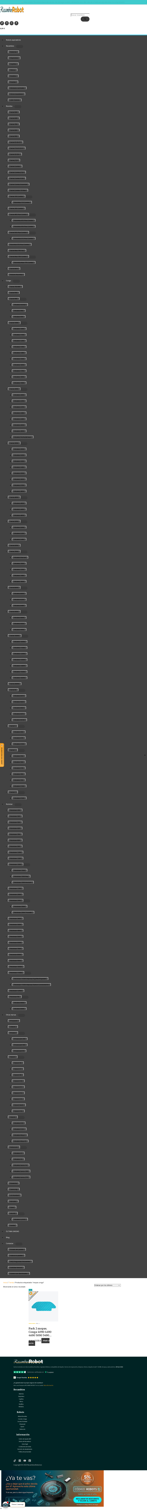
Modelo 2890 (19, 431)
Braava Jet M (19, 1051)
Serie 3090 (14, 443)
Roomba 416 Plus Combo (23, 226)
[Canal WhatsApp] (12, 23)
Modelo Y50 (18, 756)
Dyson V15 (18, 1099)
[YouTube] (25, 1461)
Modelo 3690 (19, 479)
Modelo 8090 (19, 593)
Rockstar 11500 (16, 973)
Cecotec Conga (22, 1419)
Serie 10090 (14, 636)
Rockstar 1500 (15, 864)
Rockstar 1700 (15, 888)
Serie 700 (13, 124)
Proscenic (14, 1021)
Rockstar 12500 (16, 991)
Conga (8, 281)
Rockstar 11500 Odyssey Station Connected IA (31, 985)
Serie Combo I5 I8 (17, 178)
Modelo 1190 (19, 335)
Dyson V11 (18, 1087)
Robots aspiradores (13, 40)
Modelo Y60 (18, 762)
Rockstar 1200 (15, 852)
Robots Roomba (16, 274)
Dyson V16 (18, 1111)
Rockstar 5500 (15, 936)
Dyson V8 (17, 1075)
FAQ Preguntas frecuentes (20, 1261)
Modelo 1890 (19, 377)
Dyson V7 (17, 1069)
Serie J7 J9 (14, 160)
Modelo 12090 (19, 654)
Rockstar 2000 (15, 894)
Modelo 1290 (19, 341)
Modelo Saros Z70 (21, 1177)
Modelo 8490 (19, 605)
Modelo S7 (18, 1153)
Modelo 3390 (19, 461)
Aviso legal (25, 1444)
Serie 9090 (14, 611)
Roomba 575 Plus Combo (19, 244)
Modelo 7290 (19, 569)
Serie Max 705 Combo (18, 256)
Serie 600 (13, 118)
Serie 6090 (14, 545)
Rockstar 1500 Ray (21, 876)
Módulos (21, 1407)
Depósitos (14, 58)
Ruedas (13, 82)
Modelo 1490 (19, 353)
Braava (13, 1033)
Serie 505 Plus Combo (18, 232)
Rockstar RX (14, 997)
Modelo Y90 (18, 780)
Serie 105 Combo (16, 196)
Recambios (10, 46)
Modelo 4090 (19, 503)
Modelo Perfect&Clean (22, 437)
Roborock (14, 1147)
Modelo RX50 (19, 1003)
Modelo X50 (18, 732)
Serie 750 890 (15, 287)
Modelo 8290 (19, 599)
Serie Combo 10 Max (18, 190)
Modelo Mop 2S (20, 1141)
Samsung (13, 1189)
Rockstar (9, 804)
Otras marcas (11, 1015)
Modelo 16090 (19, 678)
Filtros (12, 70)
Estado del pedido (17, 1249)
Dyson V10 (18, 1081)
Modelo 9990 (19, 630)
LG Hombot (14, 1195)
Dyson (12, 1057)
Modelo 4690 (19, 515)
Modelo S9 (18, 1159)
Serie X (12, 726)
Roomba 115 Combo (22, 202)
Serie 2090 (14, 389)
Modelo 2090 (19, 395)
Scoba (12, 1225)
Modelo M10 (19, 696)
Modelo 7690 (19, 581)
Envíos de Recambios (25, 1441)
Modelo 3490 (19, 467)
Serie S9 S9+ (15, 154)
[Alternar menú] (19, 46)
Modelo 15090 (19, 672)
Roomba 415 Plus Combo (23, 220)
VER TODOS (14, 100)
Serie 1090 (14, 323)
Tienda (11, 1282)
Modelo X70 (18, 738)
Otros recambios (16, 94)
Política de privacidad (25, 1452)
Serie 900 (13, 136)
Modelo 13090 (19, 660)
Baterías (13, 52)
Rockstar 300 (15, 816)
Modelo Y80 (18, 774)
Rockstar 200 (15, 810)
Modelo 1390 (19, 347)
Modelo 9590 (19, 624)
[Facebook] (16, 23)
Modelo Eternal (20, 557)
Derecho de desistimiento (25, 1449)
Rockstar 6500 (15, 942)
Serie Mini (14, 268)
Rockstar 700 (15, 834)
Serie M (13, 690)
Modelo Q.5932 (20, 1219)
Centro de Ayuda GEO (25, 1439)
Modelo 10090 (19, 642)
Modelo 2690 (19, 425)
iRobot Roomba (22, 1416)
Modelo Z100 (19, 798)
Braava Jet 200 (19, 1039)
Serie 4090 (14, 497)
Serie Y (12, 750)
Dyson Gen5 (18, 1105)
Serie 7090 (14, 551)
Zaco (12, 1207)
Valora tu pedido (16, 1255)
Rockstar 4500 (15, 930)
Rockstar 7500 (15, 948)
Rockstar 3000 (15, 918)
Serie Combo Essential (18, 184)
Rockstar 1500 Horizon (22, 882)
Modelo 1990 (19, 383)
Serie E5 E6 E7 (15, 142)
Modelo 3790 (19, 485)
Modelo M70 (19, 714)
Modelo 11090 (19, 648)
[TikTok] (2, 23)
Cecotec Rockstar (22, 1421)
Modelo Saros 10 (20, 1165)
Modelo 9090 (19, 617)
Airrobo (13, 1201)
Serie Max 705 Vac (17, 250)
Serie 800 (13, 130)
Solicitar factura (16, 1267)
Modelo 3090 (19, 449)
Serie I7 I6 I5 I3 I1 (16, 148)
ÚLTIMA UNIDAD (12, 1231)
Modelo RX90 (19, 1009)
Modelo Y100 (19, 786)
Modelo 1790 (19, 371)
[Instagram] (7, 23)
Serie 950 (13, 293)
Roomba (9, 106)
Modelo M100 (19, 720)
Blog (8, 1237)
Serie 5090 (14, 521)
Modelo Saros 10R (21, 1171)
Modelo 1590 (19, 359)
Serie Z (13, 792)
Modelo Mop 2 (19, 1135)
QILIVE (12, 1213)
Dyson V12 (18, 1093)
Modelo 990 (18, 311)
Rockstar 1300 (15, 858)
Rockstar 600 (15, 828)
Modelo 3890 (19, 491)
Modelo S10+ (19, 1129)
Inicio (5, 1282)
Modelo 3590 (19, 473)
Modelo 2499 (19, 419)
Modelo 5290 (19, 533)
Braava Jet (22, 1424)
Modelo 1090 (19, 329)
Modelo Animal (20, 305)
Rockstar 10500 (16, 967)
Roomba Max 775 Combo (23, 262)
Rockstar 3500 (15, 924)
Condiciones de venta (25, 1447)
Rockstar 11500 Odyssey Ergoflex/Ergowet (30, 979)
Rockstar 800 (15, 840)
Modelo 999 (18, 317)
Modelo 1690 (19, 365)
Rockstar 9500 (15, 960)
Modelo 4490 (19, 509)
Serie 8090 (14, 587)
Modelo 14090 (19, 666)
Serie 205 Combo (16, 208)
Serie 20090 (14, 684)
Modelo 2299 (19, 407)
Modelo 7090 (19, 563)
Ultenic (13, 1027)
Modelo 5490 (19, 539)
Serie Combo (15, 166)
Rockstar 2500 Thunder (23, 912)
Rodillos (13, 76)
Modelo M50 (19, 708)
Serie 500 (13, 112)
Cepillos (13, 64)
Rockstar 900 (15, 846)
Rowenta (13, 1183)
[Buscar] (85, 19)
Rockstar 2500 (15, 900)
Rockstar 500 (15, 822)
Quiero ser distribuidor (19, 1273)
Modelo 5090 (19, 527)
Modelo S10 (18, 1123)
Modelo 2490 (19, 413)
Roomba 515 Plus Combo (23, 238)
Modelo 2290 (19, 401)
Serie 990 (13, 299)
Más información (48, 1385)
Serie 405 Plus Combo (18, 214)
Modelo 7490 (19, 575)
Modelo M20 (19, 702)
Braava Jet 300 (19, 1045)
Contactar (9, 1243)
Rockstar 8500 (15, 954)
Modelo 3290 (19, 455)
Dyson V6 (17, 1063)
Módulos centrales (17, 88)
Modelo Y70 (18, 768)
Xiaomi (12, 1117)
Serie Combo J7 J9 (17, 172)
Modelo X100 (19, 744)
